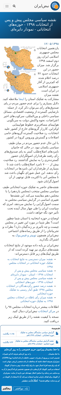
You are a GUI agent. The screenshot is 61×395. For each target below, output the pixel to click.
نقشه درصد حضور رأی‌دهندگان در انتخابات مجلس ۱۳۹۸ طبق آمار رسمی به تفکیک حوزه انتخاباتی (29, 289)
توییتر (33, 235)
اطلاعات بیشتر (30, 380)
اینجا (21, 99)
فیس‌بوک (21, 235)
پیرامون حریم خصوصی (39, 354)
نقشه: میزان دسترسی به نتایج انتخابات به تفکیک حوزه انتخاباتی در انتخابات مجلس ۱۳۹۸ (30, 263)
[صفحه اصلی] (55, 6)
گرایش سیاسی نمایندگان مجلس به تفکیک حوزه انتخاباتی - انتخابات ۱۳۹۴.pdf (37, 333)
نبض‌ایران (41, 5)
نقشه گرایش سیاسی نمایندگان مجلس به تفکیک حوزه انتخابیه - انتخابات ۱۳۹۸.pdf (34, 342)
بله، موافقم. (21, 388)
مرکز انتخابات (46, 311)
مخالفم (7, 388)
